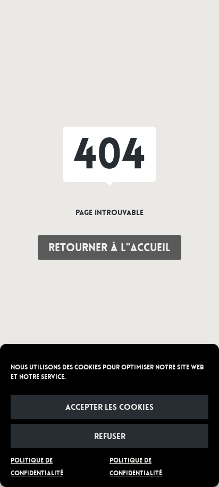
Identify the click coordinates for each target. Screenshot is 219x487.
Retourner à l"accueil (109, 247)
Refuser (109, 436)
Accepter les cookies (109, 407)
